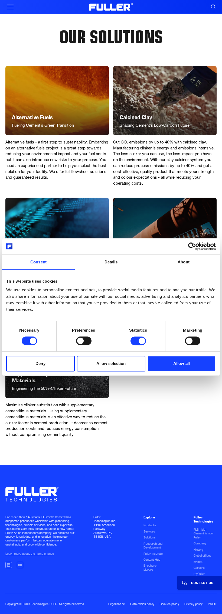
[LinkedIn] (8, 565)
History (198, 549)
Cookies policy (169, 604)
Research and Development (152, 545)
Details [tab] (111, 262)
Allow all (181, 363)
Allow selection (111, 363)
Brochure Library (149, 567)
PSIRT (212, 604)
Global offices (202, 555)
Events (198, 562)
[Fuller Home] (111, 7)
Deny (40, 363)
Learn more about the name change (29, 554)
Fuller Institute (153, 554)
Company (200, 543)
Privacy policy (193, 604)
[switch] (84, 341)
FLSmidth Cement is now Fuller (203, 533)
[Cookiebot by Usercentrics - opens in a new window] (192, 246)
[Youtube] (20, 565)
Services (149, 531)
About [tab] (184, 262)
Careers (199, 568)
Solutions (149, 537)
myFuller (199, 574)
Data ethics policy (142, 604)
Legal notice (116, 604)
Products (149, 525)
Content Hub (151, 559)
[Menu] (10, 7)
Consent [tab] (38, 262)
